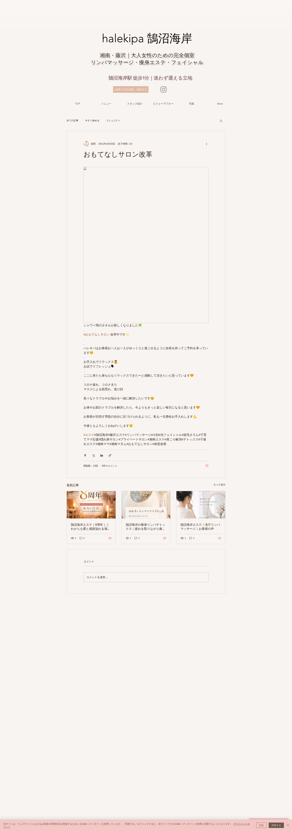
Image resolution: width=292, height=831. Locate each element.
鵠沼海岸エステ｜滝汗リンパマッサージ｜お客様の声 (200, 527)
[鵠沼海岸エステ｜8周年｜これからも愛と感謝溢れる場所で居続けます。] (91, 504)
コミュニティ (113, 120)
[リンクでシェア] (110, 455)
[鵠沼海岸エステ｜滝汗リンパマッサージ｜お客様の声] (200, 504)
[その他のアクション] (206, 144)
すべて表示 (219, 484)
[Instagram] (163, 89)
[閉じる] (288, 825)
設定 (261, 825)
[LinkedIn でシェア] (101, 455)
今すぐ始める (92, 120)
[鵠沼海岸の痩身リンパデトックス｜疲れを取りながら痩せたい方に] (146, 504)
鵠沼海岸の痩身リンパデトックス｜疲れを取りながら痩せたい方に (145, 527)
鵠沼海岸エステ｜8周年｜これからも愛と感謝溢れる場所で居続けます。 (90, 527)
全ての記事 (72, 120)
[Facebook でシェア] (85, 455)
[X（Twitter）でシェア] (93, 455)
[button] (221, 120)
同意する (276, 825)
